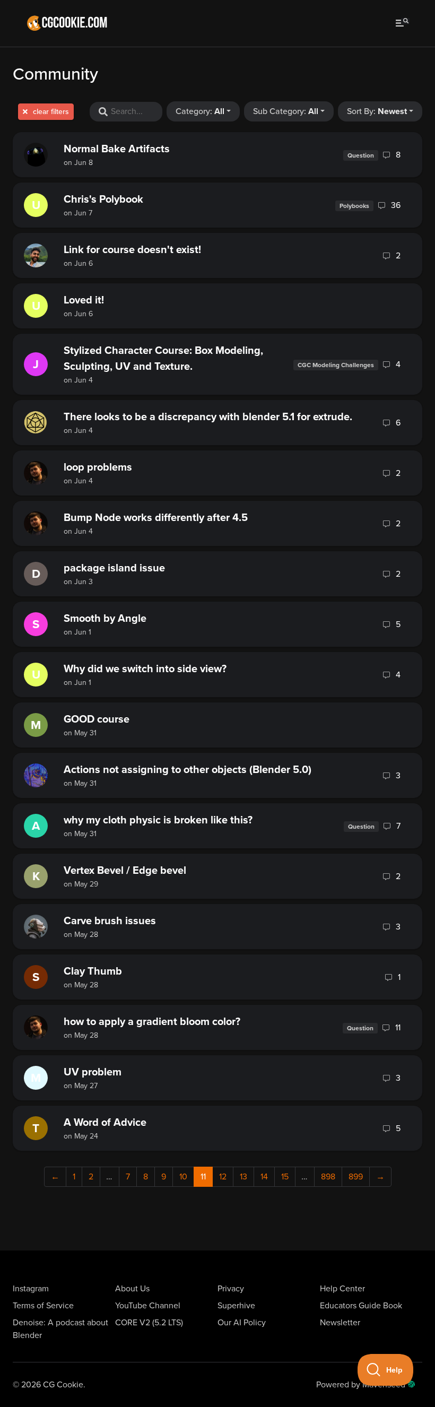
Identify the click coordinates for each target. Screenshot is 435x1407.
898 (328, 1176)
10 (183, 1176)
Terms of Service (43, 1305)
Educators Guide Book (361, 1305)
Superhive (236, 1305)
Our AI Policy (242, 1322)
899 (356, 1176)
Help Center (342, 1288)
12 (223, 1176)
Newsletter (340, 1322)
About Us (132, 1288)
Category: (200, 111)
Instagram (31, 1288)
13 (243, 1176)
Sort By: (377, 111)
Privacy (231, 1288)
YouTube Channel (147, 1305)
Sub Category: (285, 111)
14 (264, 1176)
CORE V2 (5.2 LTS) (149, 1322)
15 (285, 1176)
